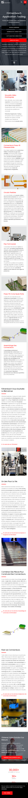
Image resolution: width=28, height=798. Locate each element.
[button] (21, 2)
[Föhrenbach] (5, 2)
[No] (26, 784)
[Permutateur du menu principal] (25, 2)
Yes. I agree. (7, 792)
